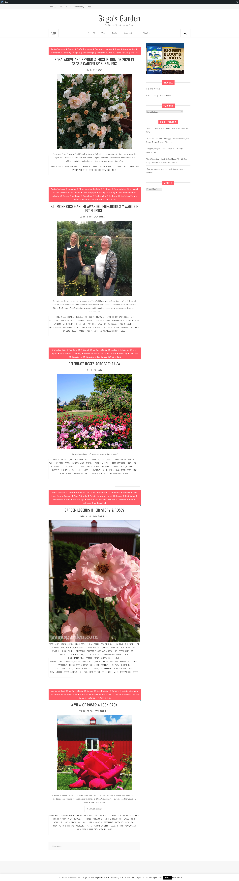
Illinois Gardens (55, 52)
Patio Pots (93, 668)
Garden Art (126, 492)
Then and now (123, 825)
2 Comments (102, 516)
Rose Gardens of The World (129, 196)
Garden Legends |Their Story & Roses (94, 510)
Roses (110, 52)
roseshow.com (86, 503)
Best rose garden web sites (98, 463)
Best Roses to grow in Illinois (102, 170)
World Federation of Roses (113, 330)
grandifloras (88, 661)
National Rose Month (102, 470)
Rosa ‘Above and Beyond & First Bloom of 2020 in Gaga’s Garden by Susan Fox (94, 61)
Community (79, 6)
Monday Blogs (87, 196)
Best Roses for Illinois (122, 463)
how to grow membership (125, 192)
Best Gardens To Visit (74, 463)
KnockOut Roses (106, 694)
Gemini (77, 661)
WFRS (97, 330)
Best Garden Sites (121, 166)
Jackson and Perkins (99, 665)
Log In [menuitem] (7, 2)
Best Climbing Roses (102, 166)
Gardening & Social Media (130, 691)
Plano (92, 825)
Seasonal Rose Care (122, 52)
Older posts (56, 846)
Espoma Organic (153, 89)
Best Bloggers (85, 166)
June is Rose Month (69, 470)
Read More (177, 877)
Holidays (82, 694)
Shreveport (78, 473)
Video (61, 6)
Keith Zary (114, 665)
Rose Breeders (105, 668)
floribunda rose (124, 349)
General (117, 49)
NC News (96, 327)
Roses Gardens (70, 672)
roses (68, 473)
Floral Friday (98, 49)
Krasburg (83, 470)
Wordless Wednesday (100, 503)
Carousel (71, 49)
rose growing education (83, 330)
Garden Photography (89, 192)
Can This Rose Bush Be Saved (116, 818)
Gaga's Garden (119, 18)
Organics (77, 52)
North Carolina (121, 327)
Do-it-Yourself (89, 323)
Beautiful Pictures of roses (74, 647)
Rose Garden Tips (88, 52)
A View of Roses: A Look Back (94, 705)
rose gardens (120, 668)
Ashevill (82, 320)
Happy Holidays (122, 822)
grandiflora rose (104, 496)
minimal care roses (82, 327)
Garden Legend (92, 658)
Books (68, 6)
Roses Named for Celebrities (91, 672)
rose (132, 327)
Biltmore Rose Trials (72, 323)
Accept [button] (167, 877)
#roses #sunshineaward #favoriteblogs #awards (104, 317)
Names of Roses (80, 668)
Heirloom (114, 661)
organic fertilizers (122, 470)
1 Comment (103, 216)
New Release (106, 327)
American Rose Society (58, 49)
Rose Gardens (101, 52)
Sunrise (109, 672)
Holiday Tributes (72, 694)
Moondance (67, 668)
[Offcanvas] (53, 33)
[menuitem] (2, 2)
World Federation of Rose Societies (105, 199)
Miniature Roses (58, 499)
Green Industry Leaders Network (159, 95)
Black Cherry (68, 651)
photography (82, 825)
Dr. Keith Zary (76, 654)
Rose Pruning (80, 199)
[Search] (185, 33)
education (77, 192)
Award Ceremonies (95, 320)
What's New (134, 52)
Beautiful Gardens (109, 644)
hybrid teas (125, 661)
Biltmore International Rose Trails (89, 189)
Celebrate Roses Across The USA (94, 363)
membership (76, 196)
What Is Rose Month (93, 473)
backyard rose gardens (100, 815)
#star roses (63, 459)
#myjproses (60, 644)
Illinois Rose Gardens (78, 665)
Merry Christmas (66, 825)
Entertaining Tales (112, 654)
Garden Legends (108, 658)
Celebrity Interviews (120, 189)
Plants (68, 499)
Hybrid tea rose (98, 353)
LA (91, 470)
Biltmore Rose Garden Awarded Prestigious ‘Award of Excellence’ (94, 208)
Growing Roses (118, 466)
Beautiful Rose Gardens (66, 166)
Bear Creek (94, 644)
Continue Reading (94, 809)
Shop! (89, 6)
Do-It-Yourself (134, 189)
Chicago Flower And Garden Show (102, 651)
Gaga (100, 69)
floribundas (78, 658)
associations (72, 189)
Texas (112, 825)
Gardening (109, 49)
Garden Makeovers (65, 353)
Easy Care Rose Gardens (84, 49)
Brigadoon (81, 651)
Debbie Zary (124, 651)
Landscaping (67, 52)
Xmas (110, 829)
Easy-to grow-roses (107, 323)
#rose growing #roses (71, 317)
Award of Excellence (114, 320)
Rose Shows (122, 499)
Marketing (66, 196)
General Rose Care (129, 49)
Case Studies (107, 189)
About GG (52, 6)
